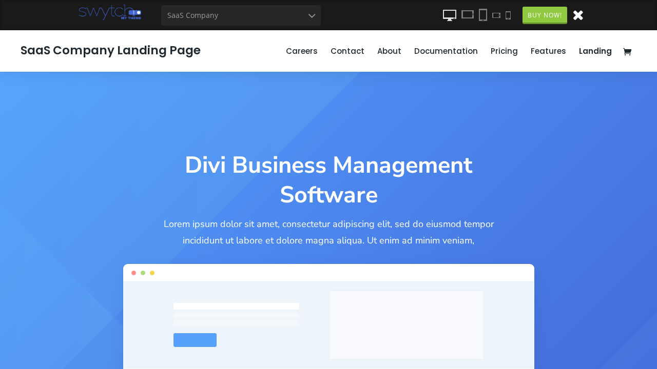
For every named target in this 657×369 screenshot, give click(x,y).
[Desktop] (449, 15)
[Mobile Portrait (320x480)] (508, 15)
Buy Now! (545, 15)
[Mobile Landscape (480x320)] (496, 15)
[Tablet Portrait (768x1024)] (483, 15)
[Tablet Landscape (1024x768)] (467, 15)
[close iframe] (578, 14)
